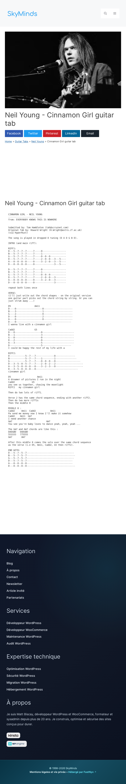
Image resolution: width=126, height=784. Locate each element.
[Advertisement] (63, 171)
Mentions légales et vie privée (48, 772)
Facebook (14, 133)
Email (90, 133)
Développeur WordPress (24, 623)
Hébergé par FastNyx (81, 772)
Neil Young (37, 141)
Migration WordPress (21, 682)
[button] (105, 13)
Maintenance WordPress (24, 636)
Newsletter (14, 584)
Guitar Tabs (21, 141)
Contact (12, 577)
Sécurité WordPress (21, 675)
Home (8, 141)
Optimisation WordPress (24, 669)
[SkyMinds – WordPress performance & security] (23, 13)
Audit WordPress (19, 643)
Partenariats (15, 597)
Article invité (15, 590)
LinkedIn (71, 133)
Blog (10, 563)
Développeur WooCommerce (27, 630)
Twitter (33, 133)
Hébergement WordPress (25, 689)
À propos (13, 570)
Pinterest (52, 133)
